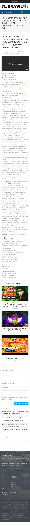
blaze (4, 53)
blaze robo (8, 53)
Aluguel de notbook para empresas (9, 437)
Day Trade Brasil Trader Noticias (9, 51)
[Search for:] (15, 443)
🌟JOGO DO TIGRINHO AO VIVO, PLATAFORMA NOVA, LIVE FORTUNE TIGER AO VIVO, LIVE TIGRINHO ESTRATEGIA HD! (15, 304)
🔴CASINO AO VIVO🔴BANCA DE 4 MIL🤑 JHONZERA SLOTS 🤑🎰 (15, 329)
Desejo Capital (5, 436)
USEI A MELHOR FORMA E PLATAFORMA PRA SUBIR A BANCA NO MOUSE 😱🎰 (15, 357)
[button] (22, 12)
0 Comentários (15, 53)
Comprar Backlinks (19, 470)
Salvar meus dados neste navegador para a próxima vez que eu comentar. (14, 398)
